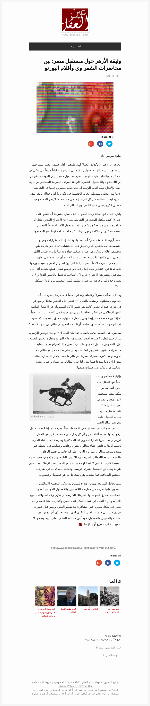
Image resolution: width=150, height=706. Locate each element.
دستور (96, 639)
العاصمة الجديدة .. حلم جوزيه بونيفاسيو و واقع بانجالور (45, 612)
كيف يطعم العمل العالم (68, 610)
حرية (103, 639)
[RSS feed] (68, 674)
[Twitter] (75, 674)
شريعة (88, 639)
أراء (107, 635)
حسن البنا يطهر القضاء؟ (108, 647)
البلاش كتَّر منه (91, 608)
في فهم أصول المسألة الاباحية (111, 610)
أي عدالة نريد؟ (110, 655)
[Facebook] (72, 674)
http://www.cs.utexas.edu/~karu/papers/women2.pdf (82, 547)
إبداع (109, 639)
